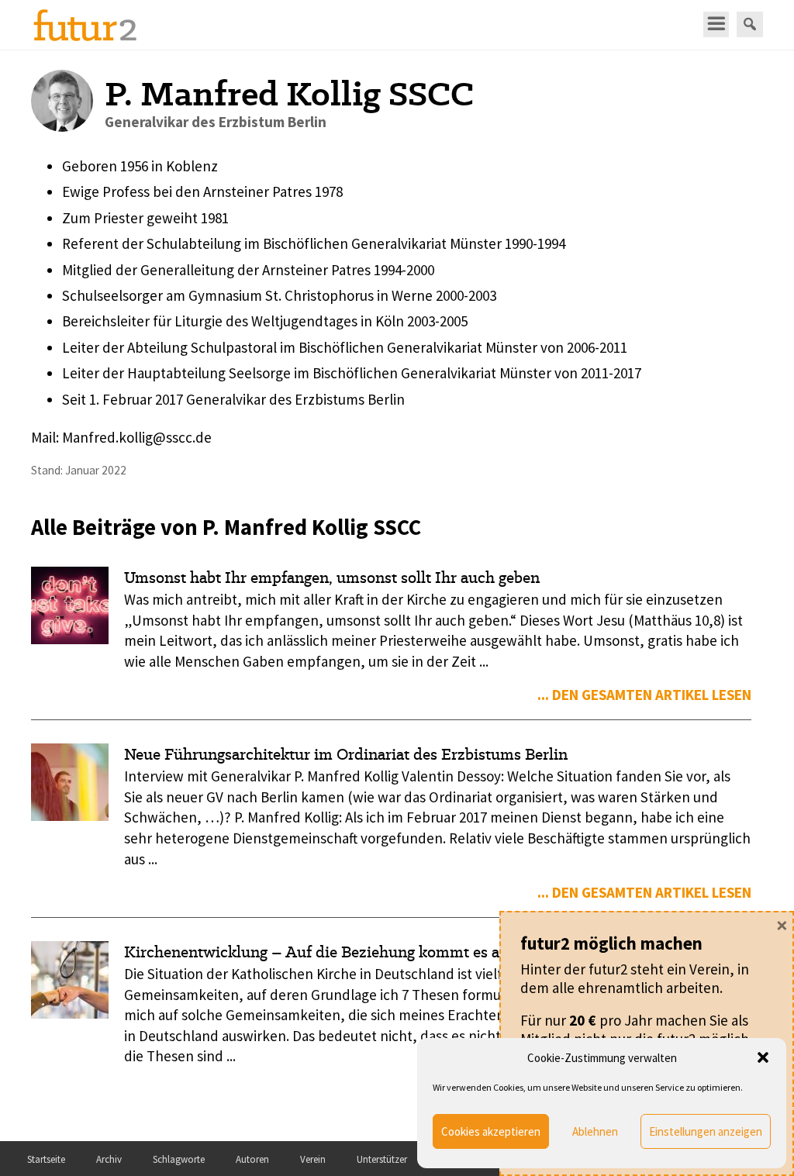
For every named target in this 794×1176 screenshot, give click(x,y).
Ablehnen (595, 1131)
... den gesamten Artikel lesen (644, 694)
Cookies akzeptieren (490, 1131)
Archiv (109, 1159)
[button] (763, 1057)
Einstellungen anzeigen (705, 1131)
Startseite (46, 1159)
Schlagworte (179, 1159)
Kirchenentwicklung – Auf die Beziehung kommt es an (316, 952)
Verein (313, 1159)
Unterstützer (382, 1159)
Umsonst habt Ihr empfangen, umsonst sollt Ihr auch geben (332, 577)
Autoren (252, 1159)
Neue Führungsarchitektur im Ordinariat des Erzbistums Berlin (346, 754)
